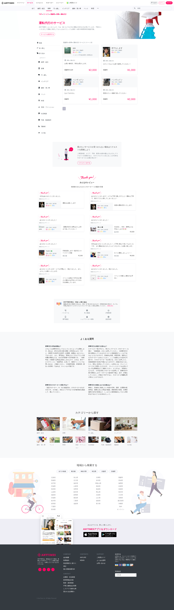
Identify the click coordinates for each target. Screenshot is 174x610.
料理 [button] (92, 8)
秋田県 (53, 489)
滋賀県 (76, 503)
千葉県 (53, 506)
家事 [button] (49, 8)
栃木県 (53, 500)
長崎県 (120, 489)
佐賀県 (120, 486)
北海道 (53, 477)
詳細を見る (110, 305)
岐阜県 (76, 492)
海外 (120, 506)
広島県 (98, 495)
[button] (154, 2)
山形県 (53, 492)
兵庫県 (98, 477)
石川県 (76, 480)
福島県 (53, 495)
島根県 (98, 489)
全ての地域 (62, 471)
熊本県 (120, 492)
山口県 (98, 498)
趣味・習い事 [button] (76, 8)
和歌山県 (98, 483)
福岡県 (120, 483)
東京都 (73, 471)
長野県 (76, 489)
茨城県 (53, 498)
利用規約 (66, 560)
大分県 (120, 495)
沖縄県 (120, 503)
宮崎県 (120, 498)
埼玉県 (94, 471)
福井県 (76, 483)
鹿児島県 (121, 500)
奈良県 (98, 480)
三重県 (76, 500)
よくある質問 (101, 560)
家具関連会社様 (68, 580)
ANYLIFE (83, 557)
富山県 (76, 477)
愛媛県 (120, 477)
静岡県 (76, 495)
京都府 (113, 471)
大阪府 (103, 471)
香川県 (98, 503)
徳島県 (98, 500)
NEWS (82, 560)
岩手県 (53, 483)
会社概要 (66, 557)
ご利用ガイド (101, 557)
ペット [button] (86, 8)
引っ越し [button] (56, 8)
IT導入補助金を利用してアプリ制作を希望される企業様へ (69, 588)
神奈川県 (84, 471)
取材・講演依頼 (68, 583)
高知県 (120, 480)
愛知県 (76, 498)
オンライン (120, 509)
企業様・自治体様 (69, 577)
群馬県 (53, 503)
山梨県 (76, 486)
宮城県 (53, 486)
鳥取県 (98, 486)
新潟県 (53, 509)
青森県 (53, 480)
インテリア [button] (65, 8)
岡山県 (98, 492)
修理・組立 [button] (41, 8)
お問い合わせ (101, 563)
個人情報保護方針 (69, 569)
